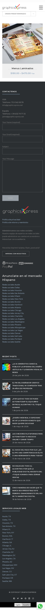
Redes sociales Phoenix (11, 324)
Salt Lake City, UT (9, 575)
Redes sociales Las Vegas (12, 330)
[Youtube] (22, 598)
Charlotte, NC (8, 552)
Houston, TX (7, 523)
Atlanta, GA (7, 542)
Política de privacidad (11, 219)
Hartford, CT (7, 539)
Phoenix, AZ (7, 562)
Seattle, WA (7, 581)
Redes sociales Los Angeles (13, 319)
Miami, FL (6, 529)
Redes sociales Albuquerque (13, 327)
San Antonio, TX (8, 526)
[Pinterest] (25, 598)
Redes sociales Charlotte (12, 316)
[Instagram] (33, 598)
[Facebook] (14, 598)
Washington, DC (9, 555)
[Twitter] (18, 598)
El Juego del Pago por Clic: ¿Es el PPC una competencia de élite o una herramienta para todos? (27, 452)
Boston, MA (7, 536)
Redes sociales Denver (11, 333)
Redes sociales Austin (11, 284)
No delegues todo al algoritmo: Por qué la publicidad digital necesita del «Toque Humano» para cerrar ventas (27, 471)
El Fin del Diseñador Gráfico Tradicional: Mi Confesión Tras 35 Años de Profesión (27, 385)
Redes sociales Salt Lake (12, 336)
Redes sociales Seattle (11, 342)
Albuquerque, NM (9, 565)
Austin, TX (6, 516)
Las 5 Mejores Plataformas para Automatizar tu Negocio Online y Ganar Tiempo (27, 436)
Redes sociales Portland (12, 339)
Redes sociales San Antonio (13, 293)
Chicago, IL (6, 545)
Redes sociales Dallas (11, 287)
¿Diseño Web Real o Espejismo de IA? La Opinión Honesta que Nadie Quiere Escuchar (26, 420)
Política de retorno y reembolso (15, 222)
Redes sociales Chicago (11, 310)
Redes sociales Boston (11, 302)
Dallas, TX (6, 520)
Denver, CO (7, 571)
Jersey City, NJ (8, 549)
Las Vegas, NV (8, 568)
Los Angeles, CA (8, 558)
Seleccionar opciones (22, 37)
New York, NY (8, 532)
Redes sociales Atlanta (11, 307)
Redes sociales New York (12, 299)
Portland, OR (7, 578)
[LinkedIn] (29, 598)
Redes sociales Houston (12, 290)
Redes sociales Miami (11, 296)
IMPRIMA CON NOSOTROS (15, 253)
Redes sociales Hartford (12, 304)
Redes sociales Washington (13, 322)
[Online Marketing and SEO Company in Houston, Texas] (14, 6)
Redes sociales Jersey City (13, 313)
